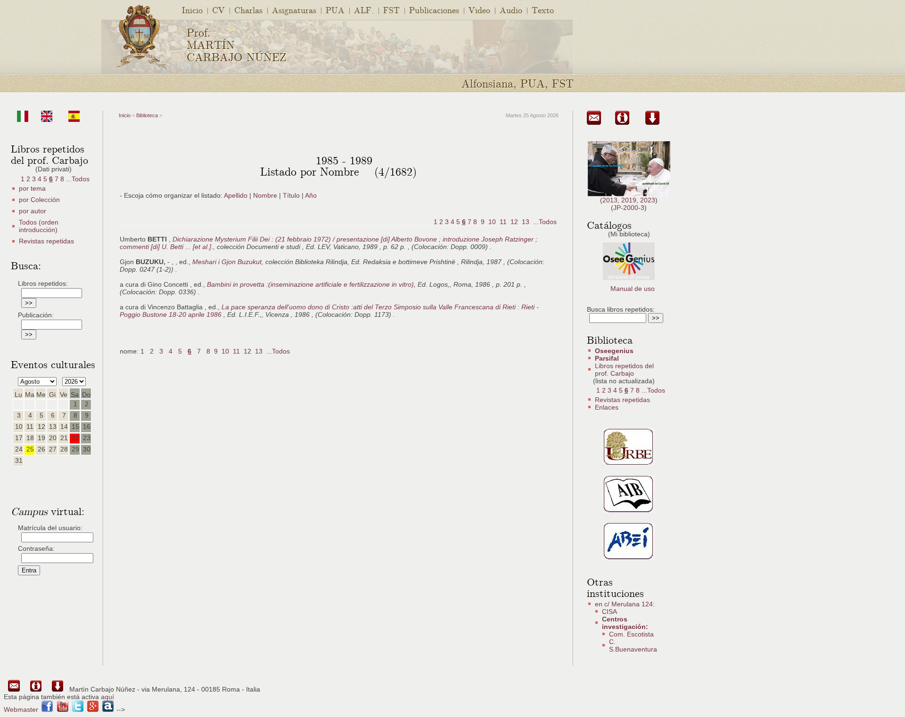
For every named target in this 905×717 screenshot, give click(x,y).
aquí (107, 697)
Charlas (248, 10)
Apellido (235, 195)
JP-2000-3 (628, 207)
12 (514, 222)
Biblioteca (147, 115)
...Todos (78, 179)
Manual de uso (632, 288)
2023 (647, 200)
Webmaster (21, 709)
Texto (543, 10)
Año (311, 195)
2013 (609, 200)
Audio (511, 10)
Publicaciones (434, 10)
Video (479, 10)
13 (525, 222)
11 (503, 222)
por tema (32, 188)
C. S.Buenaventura (633, 645)
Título (291, 195)
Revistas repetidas (46, 241)
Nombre (265, 195)
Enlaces (606, 407)
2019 (628, 200)
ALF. (364, 10)
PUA (335, 10)
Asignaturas (294, 10)
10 (492, 222)
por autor (32, 211)
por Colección (39, 199)
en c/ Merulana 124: (625, 604)
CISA (609, 611)
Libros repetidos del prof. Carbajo (624, 369)
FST (391, 10)
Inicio (192, 10)
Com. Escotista (631, 634)
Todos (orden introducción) (38, 226)
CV (218, 10)
